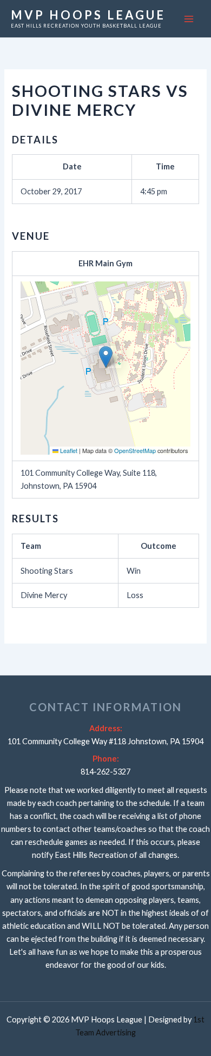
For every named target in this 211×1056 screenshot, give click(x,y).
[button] (106, 357)
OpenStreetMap (135, 450)
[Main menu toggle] (188, 19)
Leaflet (67, 450)
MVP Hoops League (88, 15)
